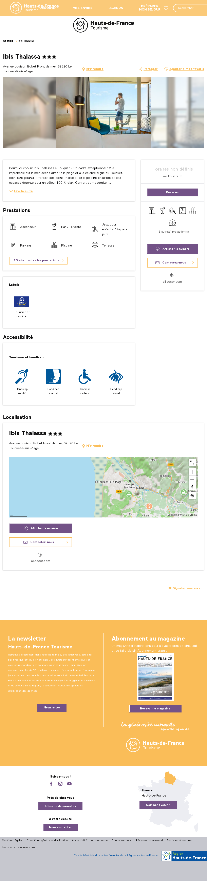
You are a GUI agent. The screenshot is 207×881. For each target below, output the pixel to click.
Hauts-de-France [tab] (154, 795)
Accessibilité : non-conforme (90, 840)
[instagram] (60, 784)
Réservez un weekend (149, 840)
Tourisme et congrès (179, 840)
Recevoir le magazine (155, 708)
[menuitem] (31, 8)
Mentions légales (12, 840)
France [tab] (147, 790)
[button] (166, 69)
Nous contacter (60, 827)
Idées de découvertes (60, 806)
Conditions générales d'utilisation (47, 840)
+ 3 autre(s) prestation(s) (172, 231)
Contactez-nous (122, 840)
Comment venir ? (158, 805)
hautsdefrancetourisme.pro (18, 847)
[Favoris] (166, 8)
